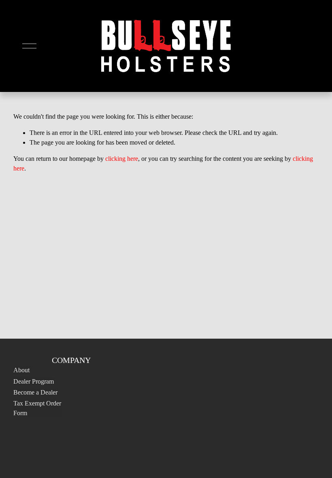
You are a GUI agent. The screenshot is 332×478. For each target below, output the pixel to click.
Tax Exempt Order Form (37, 408)
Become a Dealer (35, 392)
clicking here (121, 158)
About (21, 370)
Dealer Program (33, 381)
